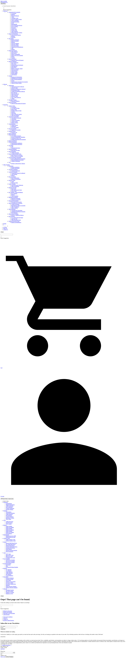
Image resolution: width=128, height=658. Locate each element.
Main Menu (3, 3)
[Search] (1, 237)
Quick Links (11, 498)
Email (2, 627)
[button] (1, 650)
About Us (5, 618)
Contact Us (5, 619)
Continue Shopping (9, 656)
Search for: (3, 651)
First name (3, 626)
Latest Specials (6, 614)
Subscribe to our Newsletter (9, 613)
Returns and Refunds (7, 612)
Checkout (3, 648)
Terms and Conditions (7, 616)
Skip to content (4, 1)
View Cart (3, 656)
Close (2, 232)
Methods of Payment (7, 611)
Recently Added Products (8, 620)
